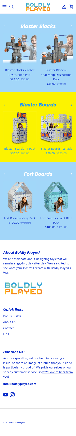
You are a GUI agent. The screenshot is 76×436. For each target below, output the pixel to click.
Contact (8, 328)
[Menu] (4, 6)
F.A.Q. (7, 334)
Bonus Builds (12, 316)
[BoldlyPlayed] (38, 7)
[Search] (13, 6)
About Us (9, 322)
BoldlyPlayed (18, 422)
